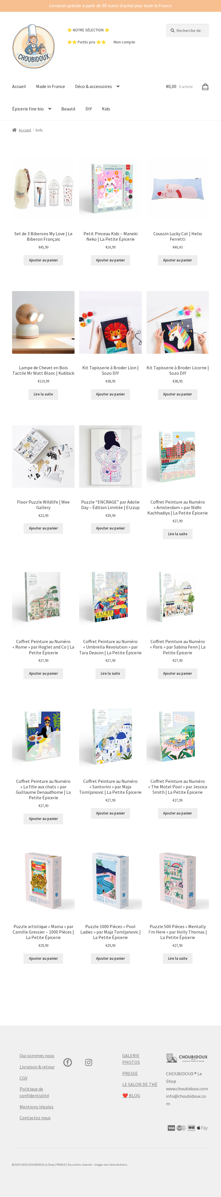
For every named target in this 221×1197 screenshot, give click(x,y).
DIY (88, 109)
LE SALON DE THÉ (139, 1084)
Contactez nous (35, 1117)
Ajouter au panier (43, 260)
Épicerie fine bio (28, 109)
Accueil (19, 86)
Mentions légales (37, 1107)
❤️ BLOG (131, 1095)
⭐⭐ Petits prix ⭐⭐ (86, 42)
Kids (106, 109)
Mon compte (124, 42)
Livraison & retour (37, 1067)
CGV (23, 1078)
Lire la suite (43, 394)
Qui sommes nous (37, 1055)
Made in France (50, 86)
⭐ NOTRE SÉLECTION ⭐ (88, 29)
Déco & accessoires (93, 86)
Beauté (68, 109)
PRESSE (130, 1073)
